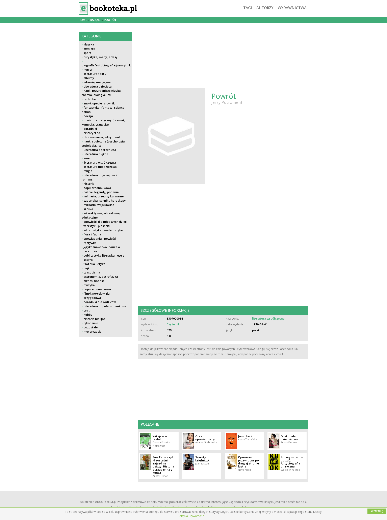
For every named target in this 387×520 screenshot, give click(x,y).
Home (83, 20)
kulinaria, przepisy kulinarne (103, 196)
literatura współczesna (99, 162)
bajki (86, 268)
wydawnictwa (292, 7)
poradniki (90, 129)
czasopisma (91, 272)
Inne (86, 158)
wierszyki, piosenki (96, 226)
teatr (87, 310)
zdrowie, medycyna (97, 82)
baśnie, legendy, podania (101, 192)
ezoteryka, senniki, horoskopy (104, 200)
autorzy (264, 7)
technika (89, 99)
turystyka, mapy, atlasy (100, 57)
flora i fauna (92, 234)
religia (87, 171)
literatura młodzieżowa (100, 167)
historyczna (91, 133)
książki (95, 20)
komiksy (89, 49)
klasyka (88, 44)
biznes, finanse (93, 281)
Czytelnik (173, 324)
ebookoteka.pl (106, 502)
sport (87, 53)
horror (88, 69)
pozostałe (90, 327)
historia (89, 184)
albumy (88, 78)
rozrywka (90, 243)
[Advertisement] (105, 368)
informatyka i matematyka (103, 230)
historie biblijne (94, 319)
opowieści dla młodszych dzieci (105, 222)
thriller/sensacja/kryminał (101, 137)
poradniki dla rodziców (99, 302)
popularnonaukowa (97, 188)
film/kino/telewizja (96, 293)
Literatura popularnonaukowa (104, 306)
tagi (247, 7)
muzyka (89, 285)
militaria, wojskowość (98, 205)
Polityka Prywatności (191, 516)
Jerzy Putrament (226, 102)
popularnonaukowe (97, 289)
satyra (88, 260)
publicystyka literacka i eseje (103, 255)
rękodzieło (90, 323)
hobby (87, 315)
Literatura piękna (95, 154)
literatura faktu (94, 74)
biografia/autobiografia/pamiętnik (106, 65)
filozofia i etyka (94, 264)
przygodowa (92, 298)
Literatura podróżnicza (99, 150)
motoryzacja (92, 331)
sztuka (88, 209)
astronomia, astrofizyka (100, 277)
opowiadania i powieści (99, 238)
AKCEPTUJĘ (376, 511)
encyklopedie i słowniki (99, 103)
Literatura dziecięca (97, 86)
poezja (88, 116)
